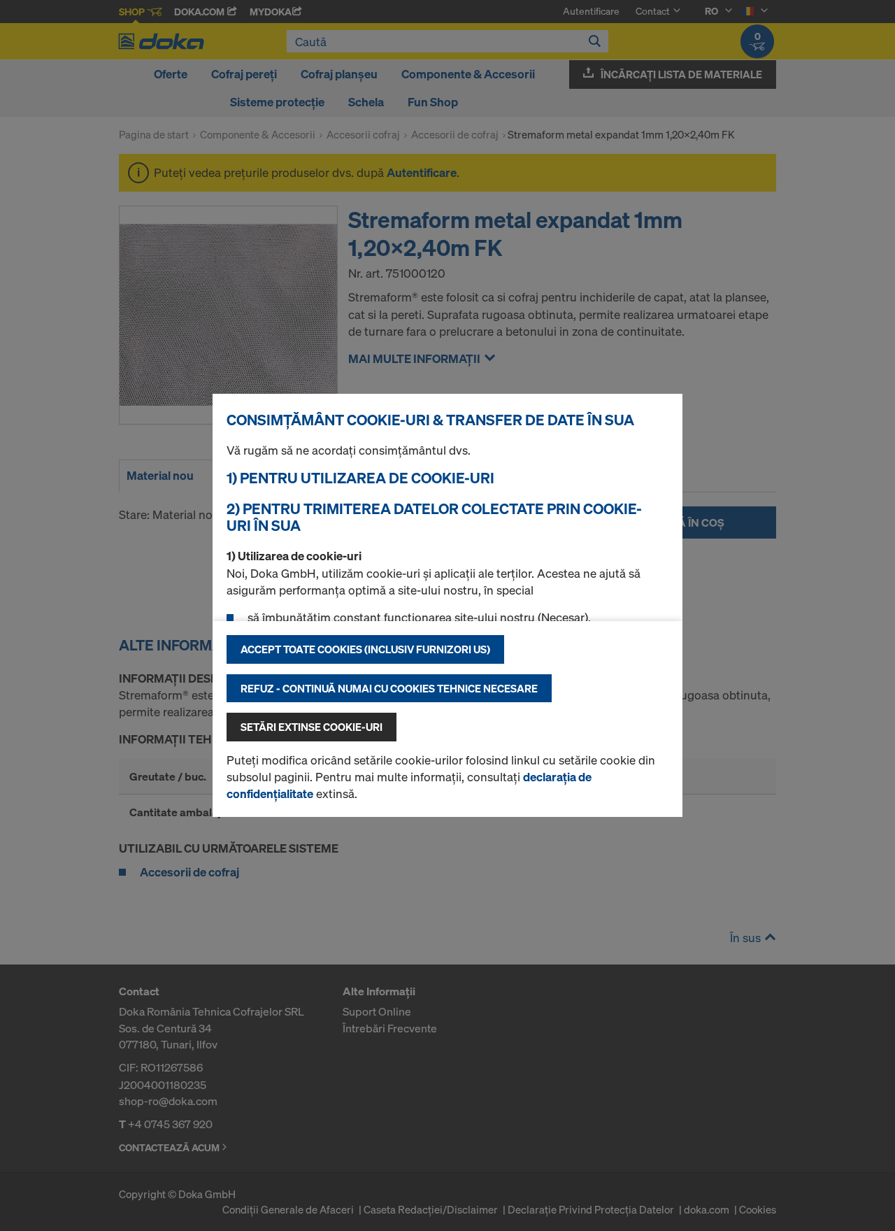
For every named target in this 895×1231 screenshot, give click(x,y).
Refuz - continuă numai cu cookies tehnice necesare (389, 688)
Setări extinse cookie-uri (311, 727)
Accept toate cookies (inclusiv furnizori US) (365, 649)
